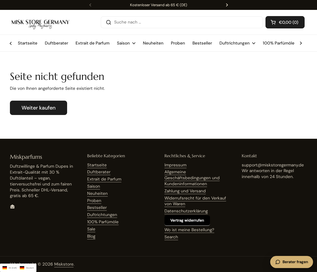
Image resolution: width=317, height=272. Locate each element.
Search (171, 237)
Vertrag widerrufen (187, 220)
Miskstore (64, 264)
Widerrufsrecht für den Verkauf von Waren (195, 201)
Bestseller (97, 207)
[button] (285, 22)
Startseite (97, 165)
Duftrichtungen (102, 214)
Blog (91, 236)
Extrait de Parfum (104, 179)
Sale (91, 229)
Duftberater (98, 172)
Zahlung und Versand (185, 191)
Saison (93, 186)
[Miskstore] (40, 22)
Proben (94, 200)
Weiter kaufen (38, 107)
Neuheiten (97, 193)
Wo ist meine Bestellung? (189, 229)
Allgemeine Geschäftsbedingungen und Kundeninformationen (192, 177)
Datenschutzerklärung (186, 211)
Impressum (175, 165)
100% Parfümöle (103, 222)
